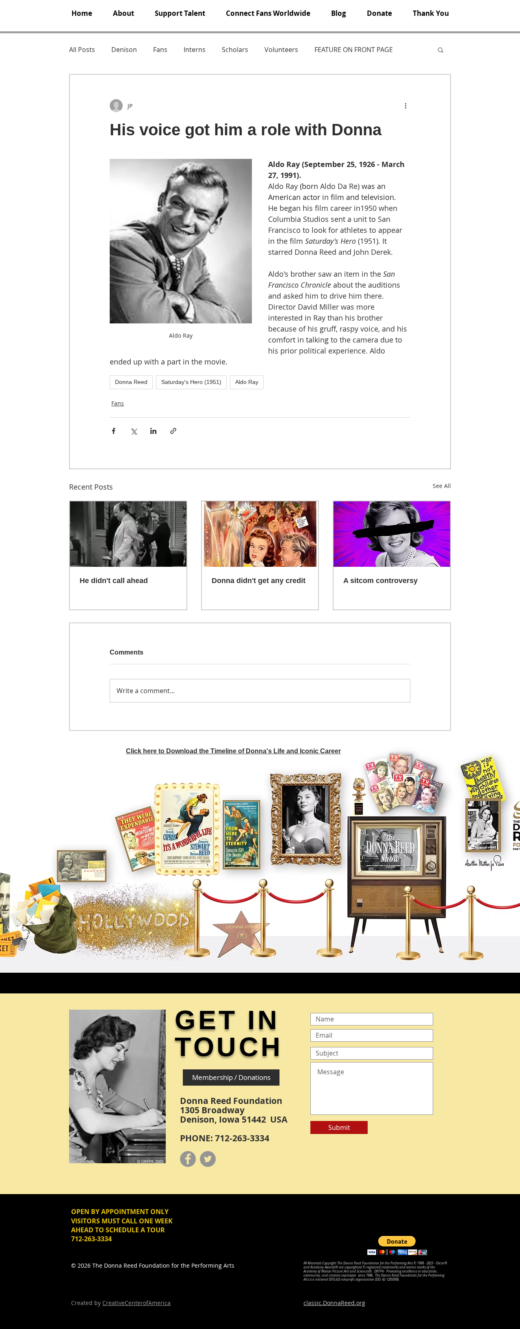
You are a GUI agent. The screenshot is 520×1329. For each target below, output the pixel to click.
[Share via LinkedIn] (153, 431)
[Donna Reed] (392, 534)
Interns (195, 49)
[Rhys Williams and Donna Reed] (128, 534)
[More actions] (405, 106)
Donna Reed (131, 382)
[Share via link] (173, 431)
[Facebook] (188, 1159)
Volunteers (281, 49)
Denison (124, 49)
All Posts (82, 49)
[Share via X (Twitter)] (133, 431)
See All (442, 486)
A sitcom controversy (380, 581)
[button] (123, 13)
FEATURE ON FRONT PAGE (353, 49)
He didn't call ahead (114, 581)
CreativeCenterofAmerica (136, 1303)
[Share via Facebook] (113, 431)
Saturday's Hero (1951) (191, 382)
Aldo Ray (246, 382)
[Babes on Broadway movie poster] (260, 534)
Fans (160, 49)
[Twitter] (208, 1159)
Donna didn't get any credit (259, 581)
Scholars (235, 49)
